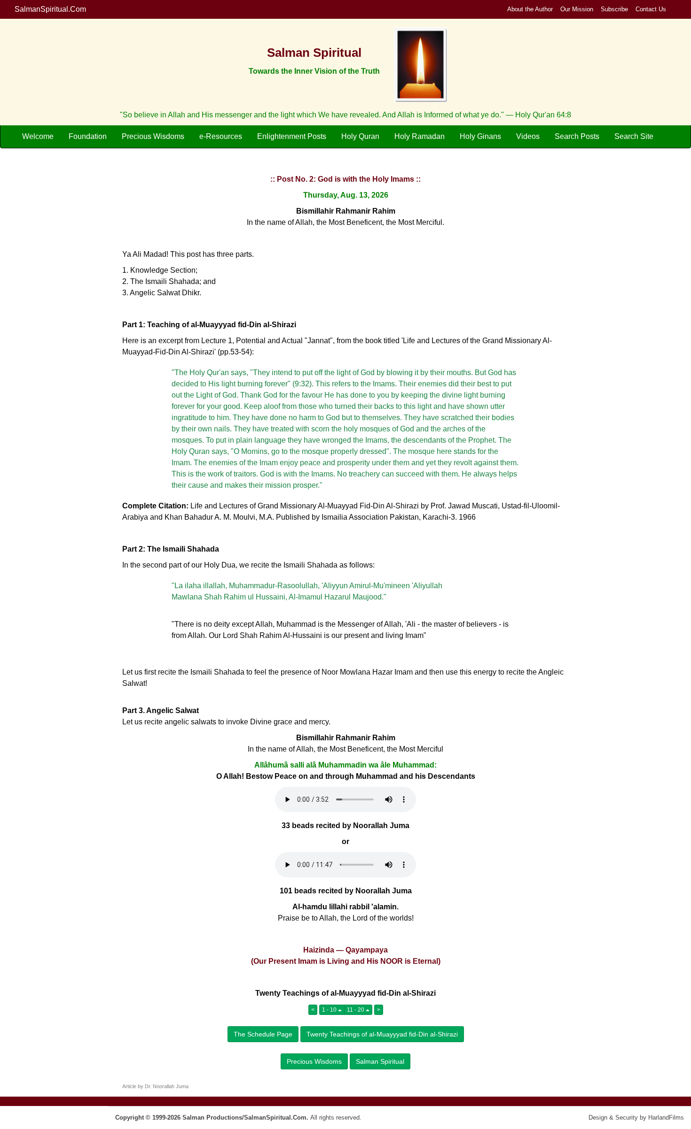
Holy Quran (360, 136)
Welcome (38, 136)
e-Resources (220, 136)
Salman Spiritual (380, 1061)
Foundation (88, 136)
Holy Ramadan (419, 136)
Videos (528, 136)
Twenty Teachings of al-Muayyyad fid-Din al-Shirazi (382, 1034)
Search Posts (577, 136)
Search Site (633, 136)
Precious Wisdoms (153, 136)
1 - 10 (330, 1009)
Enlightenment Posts (291, 136)
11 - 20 (356, 1009)
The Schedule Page (263, 1034)
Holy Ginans (480, 136)
